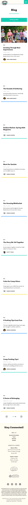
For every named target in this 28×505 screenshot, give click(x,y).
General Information (14, 435)
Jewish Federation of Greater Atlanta (10, 493)
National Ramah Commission (21, 495)
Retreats (14, 438)
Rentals (14, 440)
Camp (14, 437)
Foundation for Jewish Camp (21, 492)
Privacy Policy (19, 501)
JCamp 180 (20, 493)
